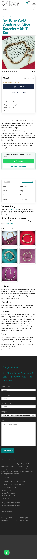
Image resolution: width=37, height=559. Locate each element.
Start (32, 71)
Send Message (8, 450)
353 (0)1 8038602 (10, 493)
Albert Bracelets (7, 17)
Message (4, 420)
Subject (4, 412)
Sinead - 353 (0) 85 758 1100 (14, 485)
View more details (27, 182)
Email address (6, 403)
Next (32, 52)
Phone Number (7, 395)
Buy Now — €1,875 (18, 87)
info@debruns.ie (10, 487)
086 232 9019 (8, 490)
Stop (34, 71)
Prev (4, 52)
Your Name (5, 387)
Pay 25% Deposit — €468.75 (18, 92)
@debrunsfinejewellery (12, 503)
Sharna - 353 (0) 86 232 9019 (14, 482)
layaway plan (13, 209)
